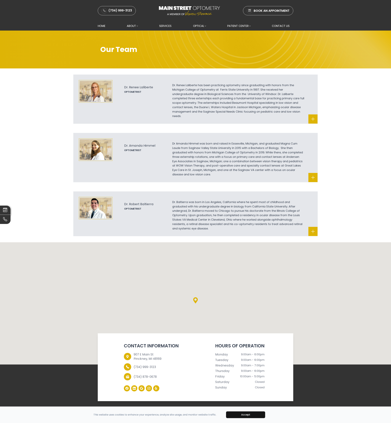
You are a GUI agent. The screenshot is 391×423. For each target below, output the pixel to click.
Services (165, 26)
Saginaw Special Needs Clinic (223, 112)
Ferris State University (235, 90)
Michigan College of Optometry (193, 90)
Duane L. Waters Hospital (216, 107)
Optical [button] (198, 26)
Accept (245, 414)
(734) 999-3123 (120, 10)
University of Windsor (262, 94)
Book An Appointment (271, 10)
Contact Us (281, 26)
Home (101, 26)
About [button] (131, 26)
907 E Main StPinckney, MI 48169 (147, 356)
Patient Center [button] (238, 26)
